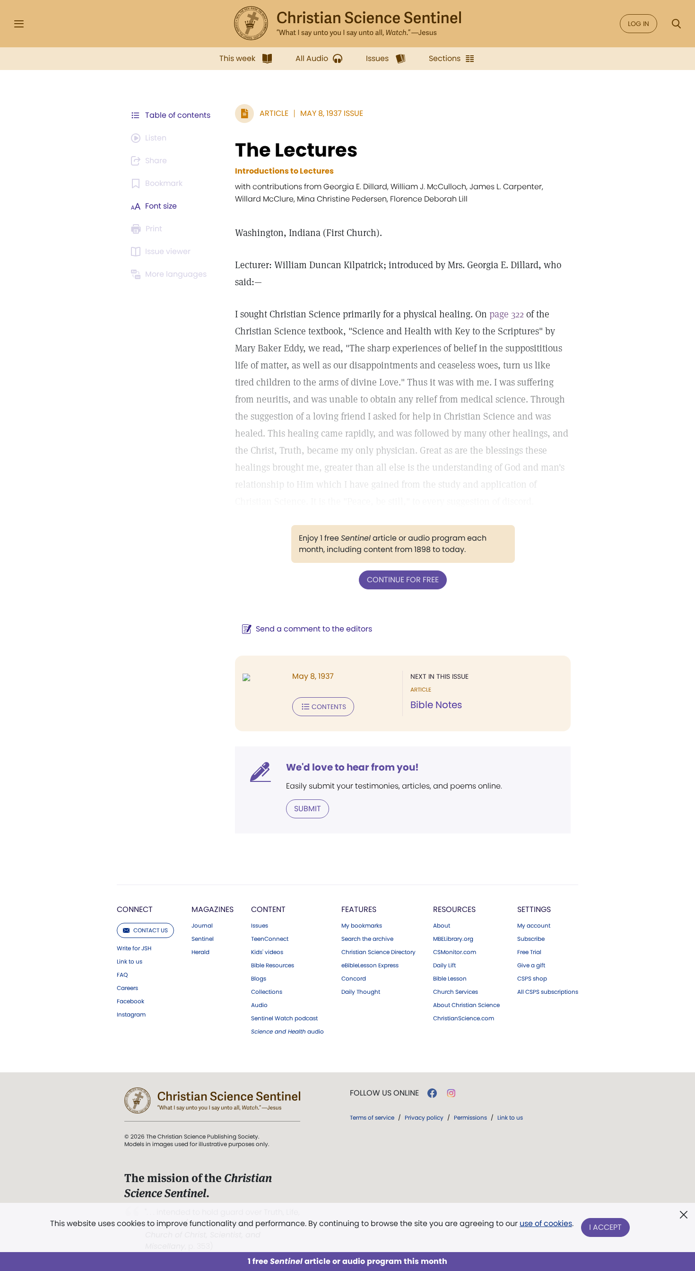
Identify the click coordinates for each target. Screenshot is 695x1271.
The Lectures (296, 150)
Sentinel (202, 939)
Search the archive (367, 939)
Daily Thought (360, 992)
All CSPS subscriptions (547, 992)
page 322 (506, 314)
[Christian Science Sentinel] (347, 23)
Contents (329, 706)
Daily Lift (444, 965)
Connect (135, 909)
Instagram (131, 1014)
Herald (200, 952)
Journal (202, 926)
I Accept (605, 1227)
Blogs (258, 979)
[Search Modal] (676, 23)
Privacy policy (424, 1117)
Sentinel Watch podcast (284, 1018)
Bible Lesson (450, 979)
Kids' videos (267, 952)
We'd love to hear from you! (352, 767)
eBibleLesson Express (370, 965)
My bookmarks (361, 926)
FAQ (122, 975)
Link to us (129, 961)
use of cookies (546, 1223)
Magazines (212, 909)
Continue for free (403, 579)
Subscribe (531, 939)
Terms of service (372, 1117)
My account (533, 926)
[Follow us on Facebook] (432, 1093)
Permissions (470, 1117)
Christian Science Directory (378, 952)
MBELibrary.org (453, 939)
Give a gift (531, 965)
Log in (638, 23)
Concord (353, 979)
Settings (534, 909)
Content (268, 909)
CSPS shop (532, 979)
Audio (259, 1005)
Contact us (150, 930)
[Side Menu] (19, 23)
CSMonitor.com (454, 952)
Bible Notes (436, 704)
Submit (307, 808)
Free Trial (529, 952)
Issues (259, 926)
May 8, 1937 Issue (331, 113)
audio (287, 1031)
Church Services (455, 992)
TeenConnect (269, 939)
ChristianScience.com (463, 1018)
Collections (266, 992)
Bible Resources (272, 965)
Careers (127, 988)
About (441, 926)
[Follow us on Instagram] (451, 1093)
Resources (454, 909)
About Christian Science (466, 1005)
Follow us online (384, 1093)
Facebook (130, 1001)
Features (358, 909)
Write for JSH (134, 948)
